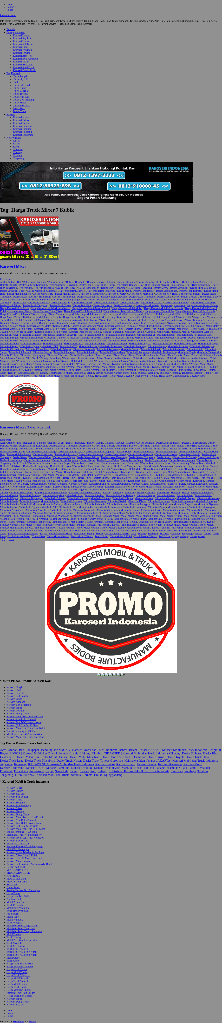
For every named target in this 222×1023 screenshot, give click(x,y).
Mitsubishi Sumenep (64, 352)
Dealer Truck (19, 302)
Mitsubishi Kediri (117, 340)
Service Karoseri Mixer (117, 372)
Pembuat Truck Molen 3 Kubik (74, 369)
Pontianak (172, 369)
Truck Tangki (20, 76)
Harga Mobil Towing (17, 972)
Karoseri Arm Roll (22, 55)
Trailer (16, 82)
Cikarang (17, 155)
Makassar (130, 331)
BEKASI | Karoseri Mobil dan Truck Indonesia (177, 750)
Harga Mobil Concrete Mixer (95, 314)
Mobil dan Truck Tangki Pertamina (24, 931)
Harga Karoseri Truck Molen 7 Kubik (19, 314)
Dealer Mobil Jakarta (66, 293)
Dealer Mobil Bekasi (143, 290)
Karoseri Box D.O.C (17, 840)
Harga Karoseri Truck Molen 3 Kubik (195, 311)
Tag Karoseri (13, 73)
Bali (19, 282)
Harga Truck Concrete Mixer (93, 317)
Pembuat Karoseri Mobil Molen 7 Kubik (116, 361)
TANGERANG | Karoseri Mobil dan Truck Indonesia (48, 775)
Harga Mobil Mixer (121, 314)
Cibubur (120, 282)
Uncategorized (197, 375)
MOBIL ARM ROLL (18, 869)
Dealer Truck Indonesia (106, 302)
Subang (142, 372)
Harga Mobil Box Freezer (20, 966)
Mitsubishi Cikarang (101, 337)
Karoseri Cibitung (22, 129)
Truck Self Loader (22, 85)
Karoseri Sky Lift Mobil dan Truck (24, 858)
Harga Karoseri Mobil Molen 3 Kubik (163, 308)
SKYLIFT (12, 884)
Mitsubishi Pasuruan (178, 346)
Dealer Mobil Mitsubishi (140, 293)
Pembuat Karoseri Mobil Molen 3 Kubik (72, 361)
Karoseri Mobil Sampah (19, 861)
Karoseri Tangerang (23, 134)
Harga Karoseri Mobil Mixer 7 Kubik (91, 308)
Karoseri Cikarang (22, 131)
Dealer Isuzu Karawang (113, 287)
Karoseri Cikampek (99, 323)
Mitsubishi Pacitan (88, 346)
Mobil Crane (13, 957)
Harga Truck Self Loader (19, 995)
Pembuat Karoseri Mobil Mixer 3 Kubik (168, 358)
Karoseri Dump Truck (24, 70)
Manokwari (163, 331)
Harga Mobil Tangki (17, 984)
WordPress (18, 1021)
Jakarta (16, 140)
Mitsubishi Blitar (203, 334)
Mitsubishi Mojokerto (185, 343)
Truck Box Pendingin (24, 99)
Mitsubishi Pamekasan (110, 346)
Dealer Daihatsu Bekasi (168, 282)
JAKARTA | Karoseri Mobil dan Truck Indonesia (187, 760)
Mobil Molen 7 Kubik (12, 358)
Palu (65, 358)
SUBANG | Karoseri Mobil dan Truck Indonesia (139, 771)
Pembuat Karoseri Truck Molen (59, 364)
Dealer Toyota (87, 299)
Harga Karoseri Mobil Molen (127, 308)
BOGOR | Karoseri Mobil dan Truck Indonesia (38, 753)
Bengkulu (80, 282)
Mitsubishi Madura (31, 343)
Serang (90, 372)
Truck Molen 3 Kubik (121, 375)
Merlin (32, 1021)
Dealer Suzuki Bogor (208, 296)
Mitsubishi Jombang (71, 340)
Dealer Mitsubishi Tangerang (100, 290)
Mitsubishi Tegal (186, 352)
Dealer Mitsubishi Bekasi (203, 287)
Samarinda (79, 372)
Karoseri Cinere (140, 323)
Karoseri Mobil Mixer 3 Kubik (145, 326)
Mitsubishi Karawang (95, 340)
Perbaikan (131, 369)
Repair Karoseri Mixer (60, 372)
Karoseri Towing (21, 52)
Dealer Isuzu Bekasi (44, 287)
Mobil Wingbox (15, 919)
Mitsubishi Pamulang (135, 346)
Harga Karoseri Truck (19, 311)
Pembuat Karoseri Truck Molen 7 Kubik (141, 364)
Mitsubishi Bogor (9, 337)
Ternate (198, 372)
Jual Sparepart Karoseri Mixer (175, 320)
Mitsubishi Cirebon (165, 337)
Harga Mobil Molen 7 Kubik (46, 317)
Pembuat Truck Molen (44, 369)
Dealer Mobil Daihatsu (190, 290)
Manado (150, 331)
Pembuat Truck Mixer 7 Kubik (16, 369)
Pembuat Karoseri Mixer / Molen (95, 358)
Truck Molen (101, 375)
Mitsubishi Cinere (144, 337)
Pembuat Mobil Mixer (201, 364)
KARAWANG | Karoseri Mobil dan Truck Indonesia (61, 764)
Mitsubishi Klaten (137, 340)
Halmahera (179, 305)
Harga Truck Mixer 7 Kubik (176, 317)
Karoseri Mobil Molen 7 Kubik (50, 328)
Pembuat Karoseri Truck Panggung (25, 846)
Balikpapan (29, 282)
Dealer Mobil (124, 290)
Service (99, 372)
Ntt (152, 767)
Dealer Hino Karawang (197, 285)
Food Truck (13, 913)
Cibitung (17, 152)
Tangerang (18, 158)
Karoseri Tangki (21, 35)
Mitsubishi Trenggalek (208, 352)
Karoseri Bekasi (21, 120)
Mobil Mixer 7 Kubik (171, 355)
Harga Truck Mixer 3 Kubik (145, 317)
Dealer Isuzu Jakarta (88, 287)
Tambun (175, 372)
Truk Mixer (164, 375)
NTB (28, 358)
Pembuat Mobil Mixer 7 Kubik (49, 367)
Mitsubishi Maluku (73, 343)
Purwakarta (185, 369)
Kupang (107, 331)
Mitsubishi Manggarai (140, 343)
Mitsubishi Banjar (146, 334)
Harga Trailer (13, 893)
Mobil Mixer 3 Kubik (147, 355)
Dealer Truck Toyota (60, 305)
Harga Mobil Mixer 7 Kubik (179, 314)
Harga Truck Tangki (17, 987)
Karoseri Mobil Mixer (116, 326)
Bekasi (16, 143)
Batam (61, 282)
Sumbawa (153, 372)
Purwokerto (199, 369)
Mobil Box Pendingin (18, 849)
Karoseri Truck (98, 328)
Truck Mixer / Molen (17, 949)
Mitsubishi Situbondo (174, 349)
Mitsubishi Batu (185, 334)
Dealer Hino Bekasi (103, 285)
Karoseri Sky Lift (22, 38)
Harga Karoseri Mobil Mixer (14, 308)
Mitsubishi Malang (52, 343)
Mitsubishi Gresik (9, 340)
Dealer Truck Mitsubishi (203, 302)
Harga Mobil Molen (206, 314)
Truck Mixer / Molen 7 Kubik (22, 951)
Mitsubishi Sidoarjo (151, 349)
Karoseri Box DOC (23, 64)
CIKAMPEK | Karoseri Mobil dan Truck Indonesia (136, 753)
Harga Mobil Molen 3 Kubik (15, 317)
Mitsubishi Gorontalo (208, 337)
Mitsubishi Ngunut (29, 346)
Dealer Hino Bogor (126, 285)
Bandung (41, 282)
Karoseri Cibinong (22, 126)
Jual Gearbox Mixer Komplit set (123, 320)
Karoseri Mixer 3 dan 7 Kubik (25, 427)
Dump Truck (19, 111)
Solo (133, 372)
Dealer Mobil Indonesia (19, 293)
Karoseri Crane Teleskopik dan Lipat (25, 852)
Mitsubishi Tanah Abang (112, 352)
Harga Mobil (71, 314)
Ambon (11, 282)
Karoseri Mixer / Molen (39, 326)
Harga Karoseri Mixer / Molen (202, 305)
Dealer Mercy (161, 287)
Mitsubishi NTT (68, 346)
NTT (35, 358)
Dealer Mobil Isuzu (43, 293)
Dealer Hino (85, 285)
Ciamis (99, 282)
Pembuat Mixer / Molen (176, 364)
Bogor (16, 146)
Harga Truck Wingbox (18, 975)
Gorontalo (166, 305)
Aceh (3, 282)
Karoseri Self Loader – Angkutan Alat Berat (29, 864)
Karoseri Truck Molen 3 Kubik (51, 331)
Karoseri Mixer (21, 61)
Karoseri (11, 114)
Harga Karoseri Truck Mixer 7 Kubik (123, 311)
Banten (52, 282)
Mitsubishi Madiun (9, 343)
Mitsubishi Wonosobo (58, 355)
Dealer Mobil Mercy (115, 293)
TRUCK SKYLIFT (17, 881)
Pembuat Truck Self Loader (21, 992)
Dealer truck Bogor (60, 302)
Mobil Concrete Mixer (107, 355)
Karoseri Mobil (61, 326)
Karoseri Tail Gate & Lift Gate (22, 725)
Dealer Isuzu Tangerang (139, 287)
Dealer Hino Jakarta (172, 285)
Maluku (140, 331)
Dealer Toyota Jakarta (156, 299)
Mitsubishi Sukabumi (20, 352)
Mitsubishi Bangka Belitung (120, 334)
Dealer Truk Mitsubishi (147, 305)
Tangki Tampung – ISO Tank (22, 731)
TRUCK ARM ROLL (18, 872)
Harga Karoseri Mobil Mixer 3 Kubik (50, 308)
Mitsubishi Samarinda (84, 349)
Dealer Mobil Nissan (166, 293)
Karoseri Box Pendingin (25, 58)
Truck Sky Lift (20, 79)
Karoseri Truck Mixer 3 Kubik (181, 328)
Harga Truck (69, 317)
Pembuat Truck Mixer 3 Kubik (200, 367)
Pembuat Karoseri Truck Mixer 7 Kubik (20, 364)
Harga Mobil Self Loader (19, 990)
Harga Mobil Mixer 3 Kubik (148, 314)
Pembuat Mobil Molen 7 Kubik (142, 367)
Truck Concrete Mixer (18, 375)
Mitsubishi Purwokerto (37, 349)
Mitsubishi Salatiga (61, 349)
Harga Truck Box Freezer (20, 963)
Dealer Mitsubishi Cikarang (41, 290)
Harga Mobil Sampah (18, 978)
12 (10, 539)
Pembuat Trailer (15, 899)
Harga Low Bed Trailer (19, 896)
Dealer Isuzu (25, 287)
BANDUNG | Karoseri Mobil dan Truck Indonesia (85, 750)
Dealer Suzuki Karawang (37, 299)
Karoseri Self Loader (23, 44)
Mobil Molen (190, 355)
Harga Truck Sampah (17, 981)
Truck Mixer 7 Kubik (82, 375)
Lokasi (10, 9)
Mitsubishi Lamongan (159, 340)
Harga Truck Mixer (120, 317)
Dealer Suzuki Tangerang (65, 299)
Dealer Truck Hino (82, 302)
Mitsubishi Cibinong (55, 337)
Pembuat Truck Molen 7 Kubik (108, 369)
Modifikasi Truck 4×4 (18, 843)
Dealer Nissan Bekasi (40, 296)
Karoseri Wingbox (22, 49)
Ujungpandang (180, 375)
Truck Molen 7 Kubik (145, 375)
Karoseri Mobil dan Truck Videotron (25, 737)
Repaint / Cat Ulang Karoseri (23, 372)
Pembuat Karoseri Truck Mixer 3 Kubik (193, 361)
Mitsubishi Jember (50, 340)
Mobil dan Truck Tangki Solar (22, 925)
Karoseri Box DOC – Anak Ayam (24, 722)
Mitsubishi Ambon (94, 334)
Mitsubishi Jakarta (29, 340)
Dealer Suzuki (164, 296)
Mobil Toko (19, 108)
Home (10, 4)
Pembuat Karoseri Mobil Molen (33, 361)
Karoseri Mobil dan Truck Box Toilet (26, 728)
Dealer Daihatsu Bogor (194, 282)
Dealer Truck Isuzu (129, 302)
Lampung (118, 331)
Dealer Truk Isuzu (102, 305)
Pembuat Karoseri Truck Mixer (155, 361)
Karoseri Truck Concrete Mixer (124, 328)
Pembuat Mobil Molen (78, 367)
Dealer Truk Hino (82, 305)
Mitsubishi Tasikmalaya (163, 352)
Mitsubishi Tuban (9, 355)
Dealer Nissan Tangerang (142, 296)
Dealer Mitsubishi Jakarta (71, 290)
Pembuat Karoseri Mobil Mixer (130, 358)
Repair (43, 372)
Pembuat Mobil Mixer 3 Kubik (16, 367)
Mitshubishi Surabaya (202, 331)
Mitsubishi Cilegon (123, 337)
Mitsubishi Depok (185, 337)
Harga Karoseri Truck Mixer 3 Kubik (83, 311)
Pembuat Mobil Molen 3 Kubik (108, 367)
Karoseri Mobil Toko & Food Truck (25, 716)
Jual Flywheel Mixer (94, 320)
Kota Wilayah (14, 137)
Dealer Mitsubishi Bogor (12, 290)
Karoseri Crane (21, 47)
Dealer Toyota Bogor (132, 299)
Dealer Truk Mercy (124, 305)
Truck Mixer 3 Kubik (58, 375)
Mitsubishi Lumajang (206, 340)
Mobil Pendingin (15, 902)
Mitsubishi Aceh (74, 334)
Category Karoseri (16, 32)
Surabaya (164, 372)
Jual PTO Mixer (150, 320)
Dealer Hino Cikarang (148, 285)
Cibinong (18, 149)
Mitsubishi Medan (162, 343)
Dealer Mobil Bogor (166, 290)
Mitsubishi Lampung (183, 340)
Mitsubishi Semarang (108, 349)
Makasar (76, 767)
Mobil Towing (14, 934)
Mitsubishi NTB (49, 346)
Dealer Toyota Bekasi (108, 299)
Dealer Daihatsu (145, 282)
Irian (58, 320)
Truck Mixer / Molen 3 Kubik (22, 954)
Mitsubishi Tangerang (138, 352)
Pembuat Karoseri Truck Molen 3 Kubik (98, 364)
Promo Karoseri (8, 15)
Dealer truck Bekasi (38, 302)
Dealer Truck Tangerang (35, 305)
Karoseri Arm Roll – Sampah (21, 719)
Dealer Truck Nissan (10, 305)
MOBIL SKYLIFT (16, 878)
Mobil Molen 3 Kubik (210, 355)
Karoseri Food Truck (23, 67)
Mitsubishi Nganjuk (208, 343)
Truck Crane (19, 88)
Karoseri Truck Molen (21, 331)
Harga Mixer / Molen (52, 314)
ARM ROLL (13, 875)
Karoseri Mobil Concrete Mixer (87, 326)
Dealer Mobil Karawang (91, 293)
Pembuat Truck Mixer (172, 367)
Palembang (55, 358)
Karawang (198, 320)
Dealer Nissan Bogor (64, 296)
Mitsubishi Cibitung (78, 337)
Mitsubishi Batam (166, 334)
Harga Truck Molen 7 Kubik (39, 320)
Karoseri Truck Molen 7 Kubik (85, 331)
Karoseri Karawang (197, 323)
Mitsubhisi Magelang (54, 334)
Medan (185, 331)
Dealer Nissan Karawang (114, 296)
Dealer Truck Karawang (176, 302)
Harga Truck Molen (203, 317)
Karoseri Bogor (21, 123)
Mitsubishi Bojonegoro (31, 337)
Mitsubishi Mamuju (95, 343)
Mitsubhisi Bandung (30, 334)
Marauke (175, 331)
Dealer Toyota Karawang (182, 299)
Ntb (146, 767)
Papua (73, 358)
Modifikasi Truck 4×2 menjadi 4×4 (24, 734)
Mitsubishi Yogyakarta (82, 355)
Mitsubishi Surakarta (87, 352)
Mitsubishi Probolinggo (12, 349)
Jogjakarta (77, 320)
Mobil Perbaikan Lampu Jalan (22, 940)
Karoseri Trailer (21, 41)
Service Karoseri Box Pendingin (23, 890)
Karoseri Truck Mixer (153, 328)
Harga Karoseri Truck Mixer (47, 311)
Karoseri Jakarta (21, 117)
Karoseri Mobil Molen (207, 326)
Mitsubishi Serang (130, 349)
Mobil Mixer (127, 355)
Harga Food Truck (16, 867)
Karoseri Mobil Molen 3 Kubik (16, 328)
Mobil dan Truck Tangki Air (21, 928)
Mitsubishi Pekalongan (202, 346)
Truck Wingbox (21, 90)
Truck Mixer (19, 102)
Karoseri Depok (158, 323)
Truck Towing (20, 93)
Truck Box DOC (21, 105)
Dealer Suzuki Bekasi (184, 296)
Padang (44, 358)
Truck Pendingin (15, 905)
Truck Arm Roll (21, 96)
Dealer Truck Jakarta (152, 302)
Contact (10, 7)
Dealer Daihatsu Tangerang (63, 285)
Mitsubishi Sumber (42, 352)
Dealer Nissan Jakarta (88, 296)
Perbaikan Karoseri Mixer (151, 369)
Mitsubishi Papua (157, 346)
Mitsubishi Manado (117, 343)
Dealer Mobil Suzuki (189, 293)
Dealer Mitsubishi (179, 287)
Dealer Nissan (20, 296)
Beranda (11, 29)
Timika (207, 372)
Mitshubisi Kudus (9, 334)
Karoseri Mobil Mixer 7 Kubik (178, 326)
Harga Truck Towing (17, 969)
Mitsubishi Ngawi (9, 346)
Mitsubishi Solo (195, 349)
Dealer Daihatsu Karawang (33, 285)
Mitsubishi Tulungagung (32, 355)
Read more (5, 279)
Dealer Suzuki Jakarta (11, 299)
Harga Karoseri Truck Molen (159, 311)
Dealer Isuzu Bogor (66, 287)
